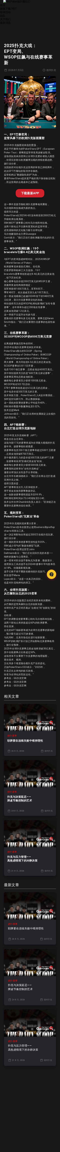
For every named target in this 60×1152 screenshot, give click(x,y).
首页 (2, 5)
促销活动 (5, 12)
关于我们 (5, 19)
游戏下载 (8, 8)
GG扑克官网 (20, 678)
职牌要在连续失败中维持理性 (25, 740)
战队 (2, 15)
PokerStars (10, 527)
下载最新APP (30, 193)
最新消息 (5, 22)
